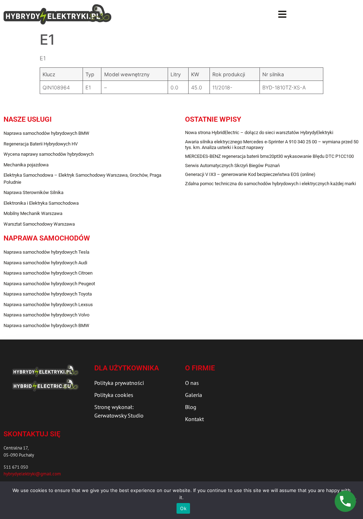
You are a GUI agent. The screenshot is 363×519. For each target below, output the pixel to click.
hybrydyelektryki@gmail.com (32, 474)
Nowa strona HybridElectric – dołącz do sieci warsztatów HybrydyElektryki (259, 132)
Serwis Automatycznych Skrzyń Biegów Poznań (232, 165)
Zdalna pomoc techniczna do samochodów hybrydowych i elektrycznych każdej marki (270, 183)
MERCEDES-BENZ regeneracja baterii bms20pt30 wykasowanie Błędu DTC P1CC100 (269, 156)
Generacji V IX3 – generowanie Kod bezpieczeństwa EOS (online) (250, 174)
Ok (183, 508)
